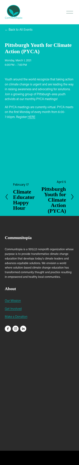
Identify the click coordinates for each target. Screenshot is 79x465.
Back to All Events (20, 29)
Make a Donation (16, 316)
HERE (31, 117)
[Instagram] (15, 329)
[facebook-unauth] (8, 329)
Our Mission (13, 300)
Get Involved (13, 309)
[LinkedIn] (23, 329)
